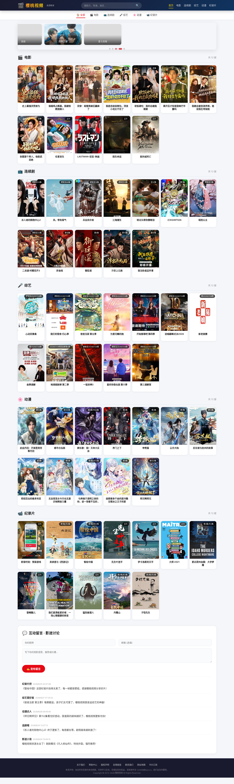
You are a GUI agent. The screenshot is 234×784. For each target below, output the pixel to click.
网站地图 (141, 764)
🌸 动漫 (137, 14)
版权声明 (105, 764)
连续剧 (187, 5)
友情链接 (117, 764)
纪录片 (212, 5)
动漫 (204, 5)
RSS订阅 (153, 764)
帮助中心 (93, 764)
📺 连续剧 (109, 14)
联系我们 (129, 764)
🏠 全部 (81, 14)
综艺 (196, 5)
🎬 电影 (94, 14)
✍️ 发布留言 (34, 669)
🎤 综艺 (124, 14)
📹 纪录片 (152, 14)
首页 (171, 5)
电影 (178, 5)
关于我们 (81, 764)
